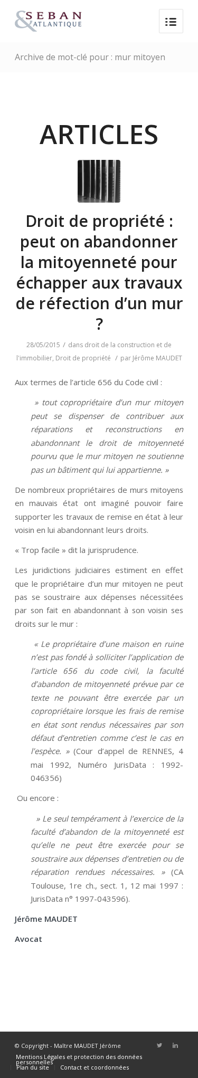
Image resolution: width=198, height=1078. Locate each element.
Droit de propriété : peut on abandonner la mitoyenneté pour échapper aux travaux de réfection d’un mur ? (99, 272)
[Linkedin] (175, 1045)
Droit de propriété (83, 358)
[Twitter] (159, 1045)
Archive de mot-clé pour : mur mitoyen (90, 57)
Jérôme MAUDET (157, 358)
